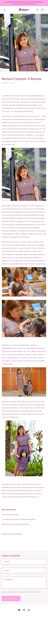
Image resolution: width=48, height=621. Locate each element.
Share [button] (6, 90)
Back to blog (26, 543)
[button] (4, 9)
